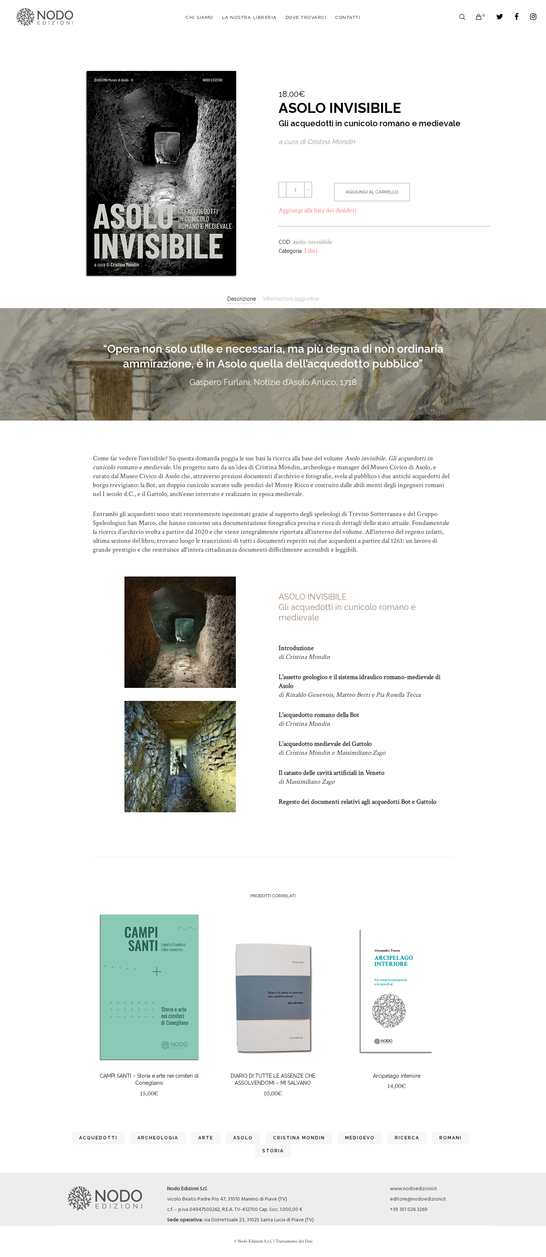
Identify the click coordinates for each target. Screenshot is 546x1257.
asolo (243, 1137)
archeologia (157, 1137)
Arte (205, 1137)
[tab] (241, 298)
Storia (273, 1150)
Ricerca (407, 1137)
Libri (311, 250)
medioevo (360, 1137)
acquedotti (98, 1137)
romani (450, 1137)
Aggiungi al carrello (372, 192)
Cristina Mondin (299, 1137)
